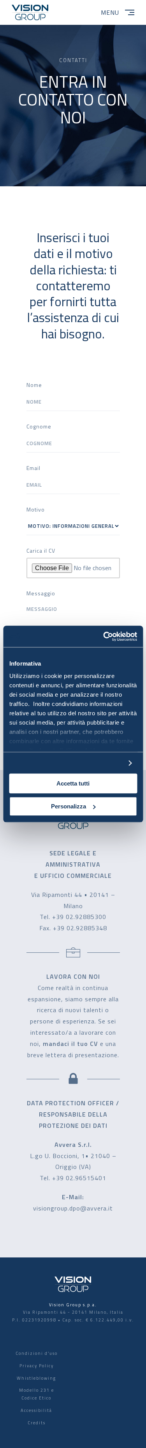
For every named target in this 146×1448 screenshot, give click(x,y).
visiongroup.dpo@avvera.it (73, 1208)
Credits (37, 1423)
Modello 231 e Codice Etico (36, 1394)
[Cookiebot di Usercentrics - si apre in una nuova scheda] (104, 636)
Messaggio (40, 593)
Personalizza (68, 806)
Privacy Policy (36, 1366)
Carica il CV (40, 550)
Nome (34, 385)
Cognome (38, 426)
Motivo (35, 509)
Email (33, 468)
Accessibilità (36, 1410)
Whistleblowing (36, 1378)
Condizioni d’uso (37, 1353)
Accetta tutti (73, 783)
